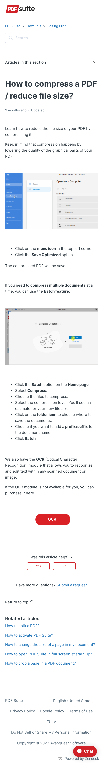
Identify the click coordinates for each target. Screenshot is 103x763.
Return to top (17, 602)
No (64, 566)
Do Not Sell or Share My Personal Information (51, 732)
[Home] (20, 9)
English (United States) (74, 701)
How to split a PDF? (22, 625)
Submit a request (72, 585)
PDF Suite (12, 26)
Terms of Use (81, 711)
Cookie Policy (52, 711)
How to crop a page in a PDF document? (40, 663)
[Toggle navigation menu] (89, 9)
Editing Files (57, 26)
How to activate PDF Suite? (29, 635)
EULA (51, 721)
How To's (34, 26)
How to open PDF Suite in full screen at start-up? (48, 654)
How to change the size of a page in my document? (50, 644)
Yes (38, 566)
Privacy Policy (22, 711)
